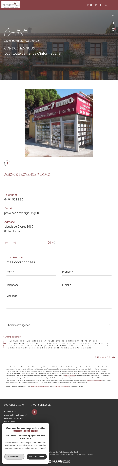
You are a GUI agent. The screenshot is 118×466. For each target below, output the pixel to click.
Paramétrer (14, 456)
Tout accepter (36, 456)
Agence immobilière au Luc (16, 41)
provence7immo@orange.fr (21, 213)
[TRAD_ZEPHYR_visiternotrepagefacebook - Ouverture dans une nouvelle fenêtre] (7, 164)
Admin (63, 454)
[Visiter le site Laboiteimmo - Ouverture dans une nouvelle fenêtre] (58, 459)
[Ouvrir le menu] (113, 5)
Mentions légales (53, 454)
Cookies (90, 454)
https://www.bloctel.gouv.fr (94, 380)
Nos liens (71, 454)
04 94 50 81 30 (13, 199)
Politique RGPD (81, 454)
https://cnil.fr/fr (70, 375)
